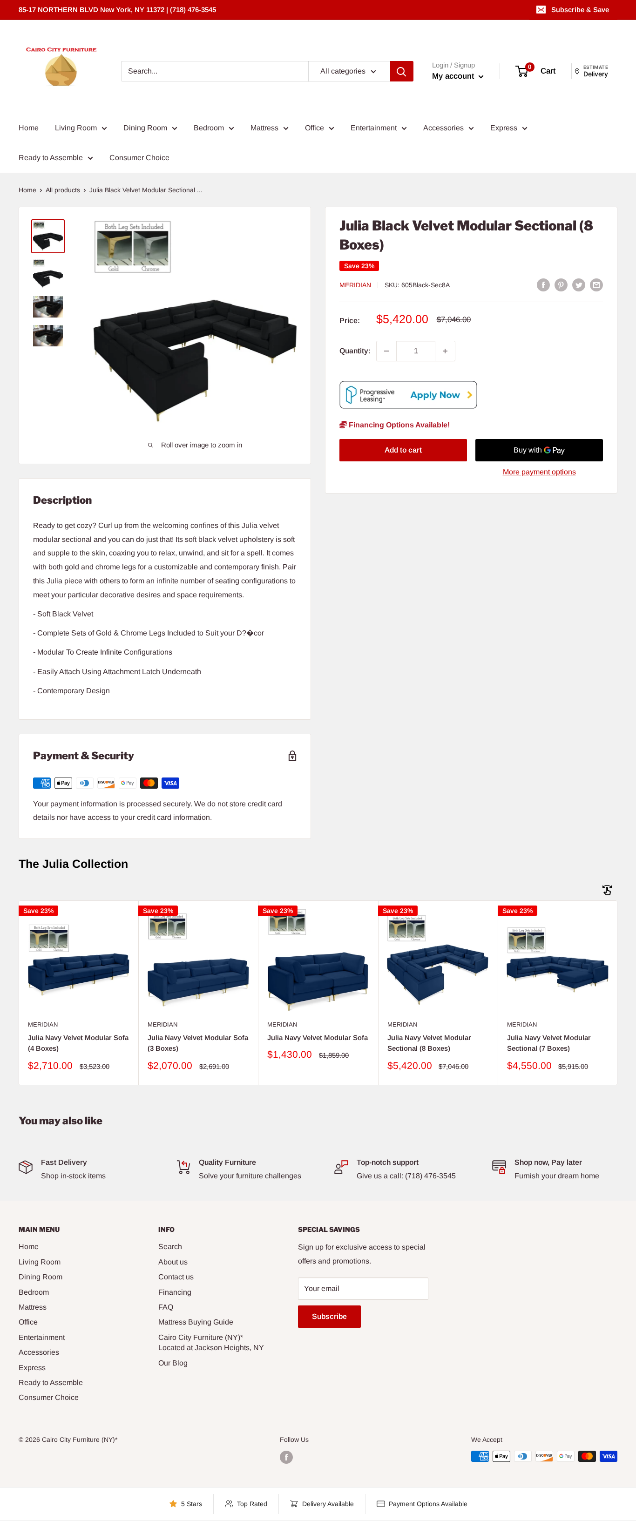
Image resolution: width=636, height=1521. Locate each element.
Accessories (443, 128)
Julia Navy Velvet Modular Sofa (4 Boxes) (78, 1043)
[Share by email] (596, 284)
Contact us (176, 1277)
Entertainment (374, 128)
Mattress (264, 128)
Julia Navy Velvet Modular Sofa (317, 1037)
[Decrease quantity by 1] (386, 351)
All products (63, 190)
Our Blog (173, 1363)
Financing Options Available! (398, 425)
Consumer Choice (139, 158)
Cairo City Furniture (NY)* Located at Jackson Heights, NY (211, 1342)
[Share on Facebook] (543, 284)
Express (503, 128)
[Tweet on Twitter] (578, 284)
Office (314, 128)
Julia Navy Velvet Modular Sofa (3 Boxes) (198, 1043)
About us (173, 1262)
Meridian (355, 285)
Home (29, 128)
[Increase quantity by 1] (445, 351)
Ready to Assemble (51, 158)
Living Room (76, 128)
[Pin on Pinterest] (561, 284)
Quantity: (355, 351)
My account (454, 76)
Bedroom (209, 128)
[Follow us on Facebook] (286, 1457)
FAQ (165, 1307)
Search (170, 1247)
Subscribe (329, 1316)
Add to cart (403, 450)
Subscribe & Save (580, 10)
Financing (174, 1292)
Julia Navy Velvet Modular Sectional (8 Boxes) (429, 1043)
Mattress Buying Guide (195, 1322)
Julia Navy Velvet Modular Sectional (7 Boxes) (549, 1043)
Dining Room (145, 128)
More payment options (539, 472)
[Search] (401, 71)
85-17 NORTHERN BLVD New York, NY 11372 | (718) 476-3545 (117, 10)
